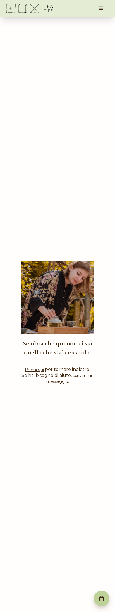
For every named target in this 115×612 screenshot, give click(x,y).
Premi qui (34, 369)
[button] (101, 8)
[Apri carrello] (101, 598)
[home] (29, 8)
